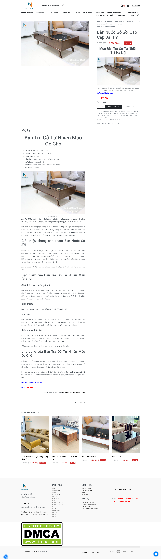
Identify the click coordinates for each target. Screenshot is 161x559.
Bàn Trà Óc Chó (118, 456)
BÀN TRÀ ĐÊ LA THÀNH (117, 24)
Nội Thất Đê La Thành (123, 490)
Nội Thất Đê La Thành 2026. (30, 551)
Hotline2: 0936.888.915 (40, 515)
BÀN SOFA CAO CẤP (115, 113)
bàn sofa (104, 120)
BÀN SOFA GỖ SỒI (127, 113)
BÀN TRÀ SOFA (119, 21)
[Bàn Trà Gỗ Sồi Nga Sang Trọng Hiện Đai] (35, 434)
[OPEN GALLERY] (55, 43)
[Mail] (115, 123)
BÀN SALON (106, 113)
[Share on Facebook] (106, 123)
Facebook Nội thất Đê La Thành (73, 392)
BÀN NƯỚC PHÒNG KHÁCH (125, 111)
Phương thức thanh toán (91, 552)
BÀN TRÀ (104, 98)
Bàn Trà (110, 120)
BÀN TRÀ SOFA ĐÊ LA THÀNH (106, 26)
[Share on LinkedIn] (109, 123)
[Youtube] (25, 503)
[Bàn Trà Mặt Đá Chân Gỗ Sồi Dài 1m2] (65, 434)
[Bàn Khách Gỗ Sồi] (95, 434)
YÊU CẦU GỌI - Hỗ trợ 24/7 (29, 497)
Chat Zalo (25, 512)
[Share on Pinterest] (112, 123)
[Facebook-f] (22, 503)
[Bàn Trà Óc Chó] (126, 434)
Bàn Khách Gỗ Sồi (89, 456)
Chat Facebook (34, 512)
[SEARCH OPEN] (63, 5)
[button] (80, 402)
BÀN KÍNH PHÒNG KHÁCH (110, 111)
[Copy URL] (118, 123)
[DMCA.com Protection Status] (42, 534)
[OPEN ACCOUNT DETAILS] (128, 5)
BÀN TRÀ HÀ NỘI (102, 24)
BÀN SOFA (130, 21)
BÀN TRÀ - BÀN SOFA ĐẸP (104, 21)
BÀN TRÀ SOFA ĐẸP (128, 115)
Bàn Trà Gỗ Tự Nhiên (118, 120)
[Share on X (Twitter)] (102, 123)
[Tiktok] (28, 503)
